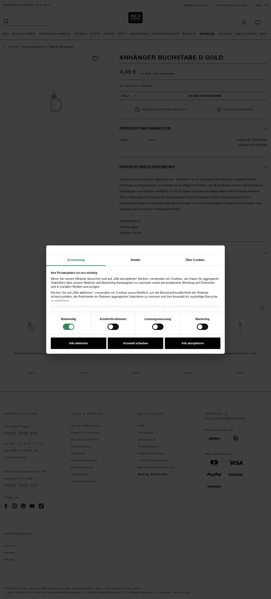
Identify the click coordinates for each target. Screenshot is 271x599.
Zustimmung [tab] (76, 259)
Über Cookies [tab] (195, 259)
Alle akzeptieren (193, 343)
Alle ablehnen (78, 343)
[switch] (113, 327)
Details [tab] (135, 259)
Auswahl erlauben (135, 343)
